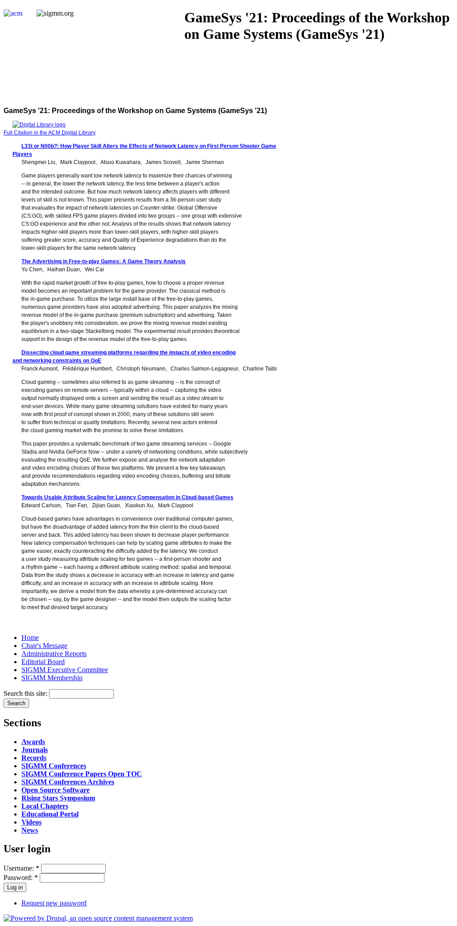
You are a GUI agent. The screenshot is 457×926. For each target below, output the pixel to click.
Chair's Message (44, 645)
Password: (21, 877)
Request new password (54, 903)
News (29, 830)
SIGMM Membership (52, 678)
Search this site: (26, 693)
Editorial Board (43, 661)
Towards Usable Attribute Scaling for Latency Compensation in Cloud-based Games (127, 497)
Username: (21, 868)
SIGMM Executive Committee (64, 669)
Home (30, 637)
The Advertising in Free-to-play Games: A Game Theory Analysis (103, 261)
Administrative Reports (54, 653)
